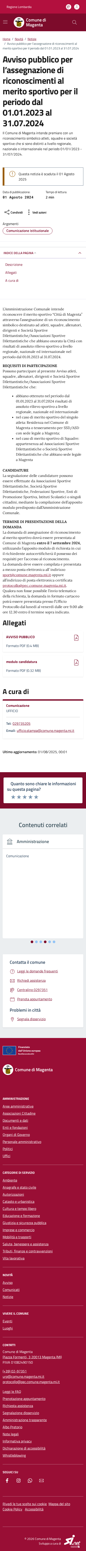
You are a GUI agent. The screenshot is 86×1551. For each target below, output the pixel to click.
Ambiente (10, 1180)
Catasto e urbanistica (18, 1201)
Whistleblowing (14, 1455)
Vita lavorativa (13, 1258)
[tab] (32, 942)
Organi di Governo (16, 1134)
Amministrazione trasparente (25, 1420)
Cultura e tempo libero (19, 1208)
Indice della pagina (18, 253)
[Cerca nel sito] (74, 22)
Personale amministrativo (22, 1141)
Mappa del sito (59, 1503)
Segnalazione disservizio (21, 1412)
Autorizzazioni (13, 1194)
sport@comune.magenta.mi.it (27, 575)
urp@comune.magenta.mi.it (23, 1376)
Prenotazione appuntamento (24, 1398)
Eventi (7, 1321)
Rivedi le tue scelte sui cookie (25, 1503)
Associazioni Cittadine (19, 1113)
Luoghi (8, 1328)
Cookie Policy (12, 1509)
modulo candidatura (21, 661)
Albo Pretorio (12, 1427)
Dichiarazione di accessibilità (24, 1448)
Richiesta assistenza (18, 1405)
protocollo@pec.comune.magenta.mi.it (34, 585)
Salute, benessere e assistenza (26, 1244)
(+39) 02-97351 (15, 1371)
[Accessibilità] (68, 7)
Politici (8, 1148)
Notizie (8, 1296)
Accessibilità (34, 1509)
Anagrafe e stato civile (19, 1187)
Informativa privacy (17, 1441)
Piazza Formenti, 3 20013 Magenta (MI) (32, 1357)
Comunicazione (17, 705)
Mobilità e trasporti (17, 1237)
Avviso (8, 1282)
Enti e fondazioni (15, 1127)
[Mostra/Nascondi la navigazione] (5, 22)
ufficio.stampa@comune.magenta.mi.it (45, 730)
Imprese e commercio (18, 1229)
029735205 (21, 723)
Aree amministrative (18, 1106)
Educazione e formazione (21, 1215)
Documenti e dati (15, 1120)
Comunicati (11, 1289)
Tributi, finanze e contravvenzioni (28, 1251)
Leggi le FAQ (12, 1391)
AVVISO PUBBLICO (20, 636)
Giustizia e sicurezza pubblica (24, 1222)
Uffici (6, 1155)
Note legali (11, 1434)
